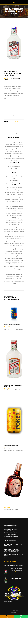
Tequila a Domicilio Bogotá (10, 532)
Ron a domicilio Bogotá (9, 531)
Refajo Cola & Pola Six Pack (12, 324)
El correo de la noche (14, 328)
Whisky (16, 509)
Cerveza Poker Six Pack (11, 445)
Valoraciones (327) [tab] (14, 137)
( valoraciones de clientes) (12, 79)
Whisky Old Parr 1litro (11, 506)
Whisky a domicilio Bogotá (10, 529)
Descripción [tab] (14, 134)
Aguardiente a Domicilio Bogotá (11, 536)
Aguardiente (16, 115)
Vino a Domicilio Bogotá (10, 538)
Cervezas (6, 328)
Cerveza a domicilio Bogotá (10, 534)
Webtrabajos (12, 610)
